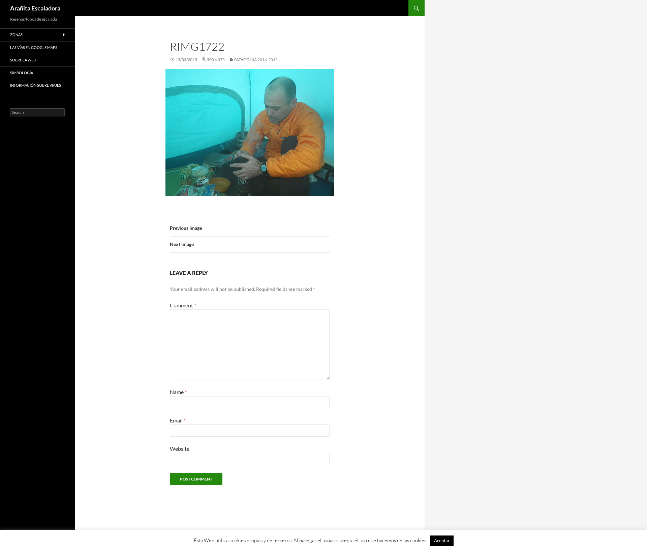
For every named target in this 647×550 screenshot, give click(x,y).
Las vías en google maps (33, 47)
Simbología (21, 73)
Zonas (16, 34)
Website (179, 448)
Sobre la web (23, 60)
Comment (183, 305)
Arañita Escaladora (35, 8)
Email (178, 420)
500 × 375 (216, 59)
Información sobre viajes (35, 85)
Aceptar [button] (442, 540)
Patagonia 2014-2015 (256, 59)
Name (178, 392)
